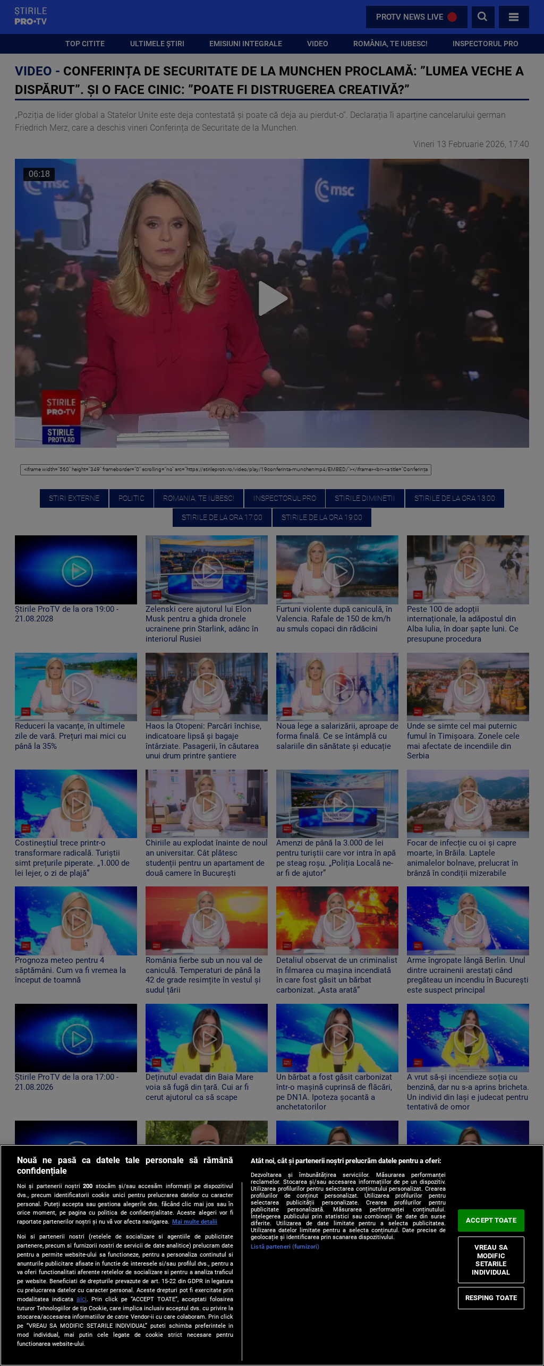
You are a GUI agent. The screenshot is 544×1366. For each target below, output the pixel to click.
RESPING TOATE (491, 1298)
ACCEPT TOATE (491, 1220)
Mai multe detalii (194, 1221)
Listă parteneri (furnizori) (285, 1246)
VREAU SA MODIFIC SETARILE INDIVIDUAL (491, 1259)
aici (81, 1299)
